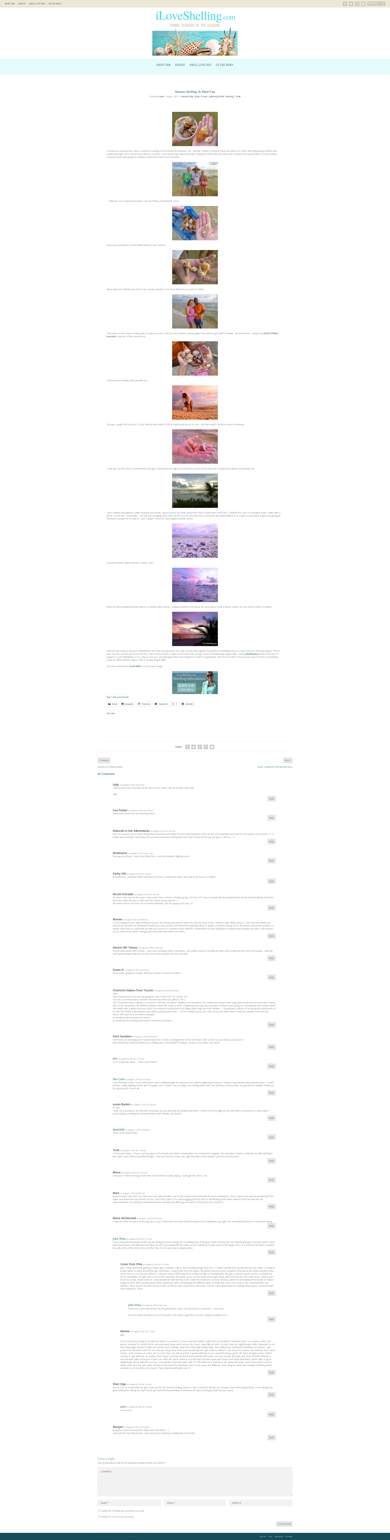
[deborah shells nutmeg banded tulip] (195, 223)
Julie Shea (119, 1238)
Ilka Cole (118, 1079)
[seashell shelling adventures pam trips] (195, 682)
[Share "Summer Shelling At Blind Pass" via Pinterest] (206, 747)
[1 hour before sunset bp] (195, 491)
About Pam (9, 4)
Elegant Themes (117, 1536)
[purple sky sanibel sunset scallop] (195, 541)
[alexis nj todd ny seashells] (195, 358)
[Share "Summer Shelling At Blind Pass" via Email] (212, 747)
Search (21, 4)
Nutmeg (229, 96)
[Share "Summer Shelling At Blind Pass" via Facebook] (187, 747)
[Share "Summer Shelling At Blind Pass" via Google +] (200, 747)
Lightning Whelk (216, 96)
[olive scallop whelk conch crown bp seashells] (195, 446)
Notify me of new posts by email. (117, 1516)
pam (162, 96)
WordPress (143, 1536)
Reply (271, 798)
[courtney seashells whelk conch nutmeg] (195, 129)
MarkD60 (119, 1129)
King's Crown (201, 96)
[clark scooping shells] (195, 402)
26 (237, 96)
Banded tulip (187, 96)
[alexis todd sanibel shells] (195, 311)
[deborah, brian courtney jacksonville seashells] (195, 179)
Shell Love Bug (37, 4)
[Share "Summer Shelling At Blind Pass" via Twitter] (194, 747)
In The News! (54, 4)
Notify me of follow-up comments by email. (122, 1510)
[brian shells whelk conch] (195, 267)
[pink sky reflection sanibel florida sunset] (195, 585)
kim (115, 1058)
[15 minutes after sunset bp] (195, 629)
